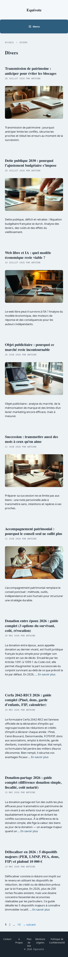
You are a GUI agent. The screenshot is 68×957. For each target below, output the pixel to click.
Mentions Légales (40, 940)
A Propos (19, 940)
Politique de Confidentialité (57, 940)
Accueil (9, 42)
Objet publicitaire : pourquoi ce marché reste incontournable (29, 347)
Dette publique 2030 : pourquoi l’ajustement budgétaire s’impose (30, 163)
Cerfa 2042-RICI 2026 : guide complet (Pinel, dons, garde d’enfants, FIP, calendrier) (28, 699)
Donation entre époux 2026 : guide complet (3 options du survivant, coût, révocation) (31, 625)
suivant (29, 924)
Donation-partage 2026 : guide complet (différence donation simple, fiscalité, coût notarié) (33, 782)
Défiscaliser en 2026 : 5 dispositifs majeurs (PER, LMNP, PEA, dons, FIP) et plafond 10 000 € (32, 856)
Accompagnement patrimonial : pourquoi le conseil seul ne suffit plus (33, 531)
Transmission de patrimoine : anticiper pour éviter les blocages (30, 71)
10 (19, 924)
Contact (7, 939)
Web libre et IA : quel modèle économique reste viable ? (28, 255)
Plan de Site (29, 942)
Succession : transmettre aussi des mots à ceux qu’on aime (31, 439)
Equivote (34, 10)
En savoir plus (46, 674)
